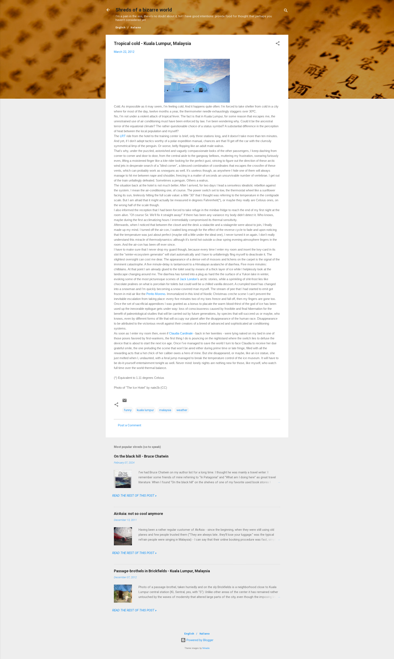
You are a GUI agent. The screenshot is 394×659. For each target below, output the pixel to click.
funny (128, 410)
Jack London (188, 279)
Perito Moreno (155, 294)
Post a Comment (129, 425)
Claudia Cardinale (181, 333)
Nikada (206, 648)
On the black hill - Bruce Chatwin (141, 456)
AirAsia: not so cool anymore (138, 513)
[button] (277, 44)
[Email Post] (124, 402)
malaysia (165, 410)
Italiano (136, 27)
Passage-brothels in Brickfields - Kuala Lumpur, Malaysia (162, 571)
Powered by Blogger (199, 640)
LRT (123, 136)
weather (181, 410)
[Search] (285, 11)
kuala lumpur (145, 410)
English (120, 27)
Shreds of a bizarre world (144, 10)
